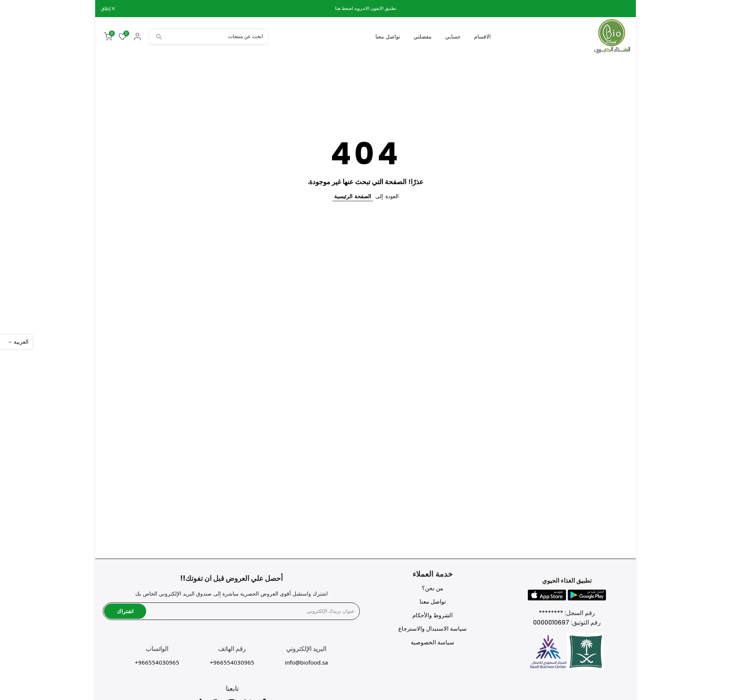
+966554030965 (232, 662)
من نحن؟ (432, 588)
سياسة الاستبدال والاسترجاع (432, 629)
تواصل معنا (387, 36)
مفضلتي (422, 36)
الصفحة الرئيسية (352, 196)
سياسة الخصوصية (432, 642)
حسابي (453, 36)
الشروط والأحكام (432, 615)
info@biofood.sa (306, 662)
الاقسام (482, 36)
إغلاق (621, 8)
